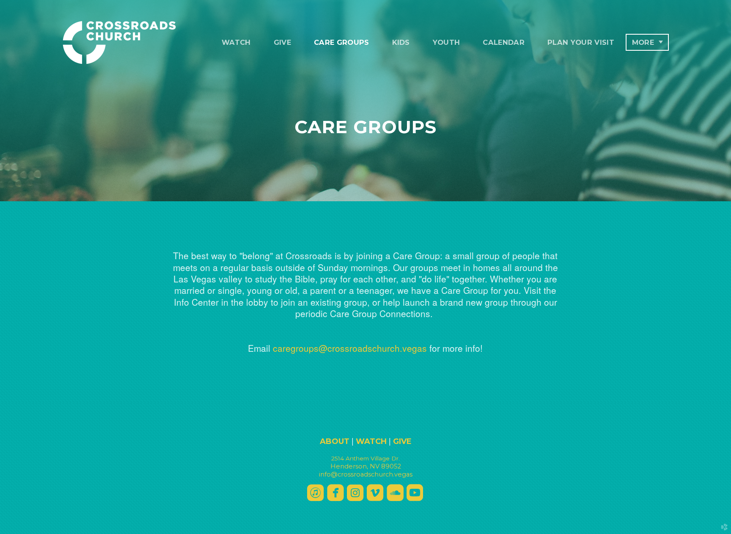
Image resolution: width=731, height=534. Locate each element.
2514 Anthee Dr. (365, 458)
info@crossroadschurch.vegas (365, 474)
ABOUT (334, 441)
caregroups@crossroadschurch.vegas (350, 348)
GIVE (402, 441)
